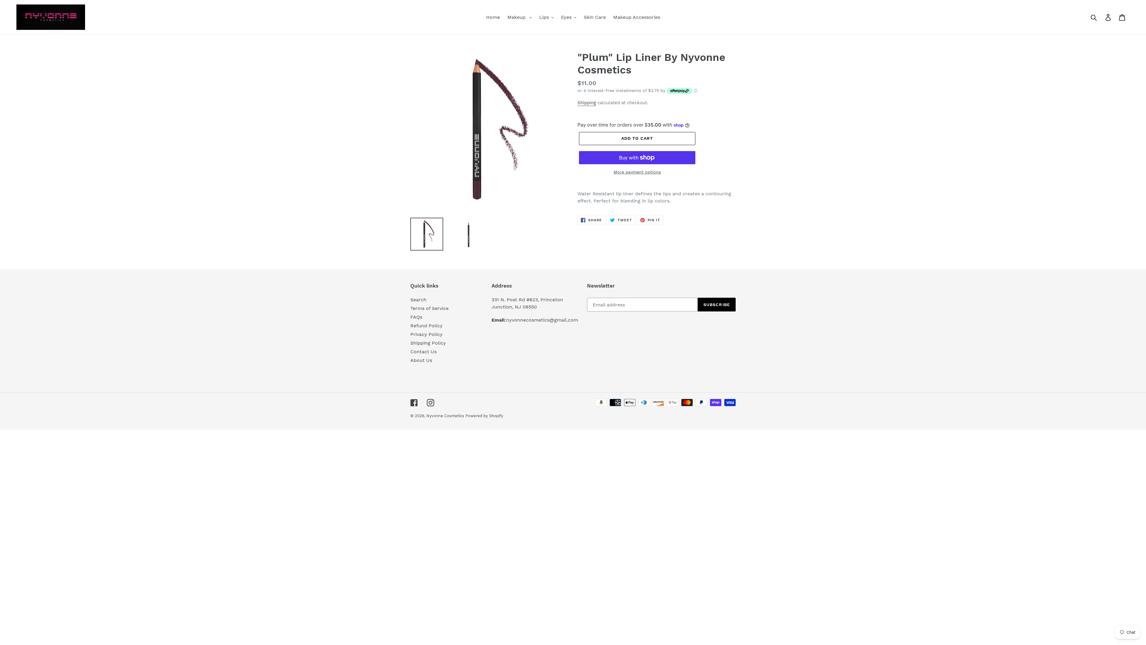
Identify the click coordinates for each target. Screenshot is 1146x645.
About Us (421, 360)
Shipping (586, 102)
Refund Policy (426, 325)
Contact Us (423, 351)
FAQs (416, 317)
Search (418, 299)
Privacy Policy (426, 334)
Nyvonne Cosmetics (445, 416)
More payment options (637, 172)
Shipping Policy (428, 343)
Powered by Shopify (484, 416)
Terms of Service (429, 308)
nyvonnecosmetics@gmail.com (542, 320)
